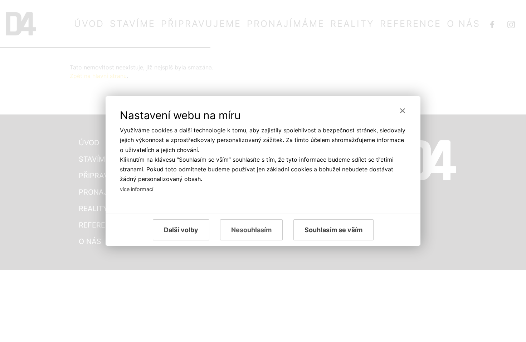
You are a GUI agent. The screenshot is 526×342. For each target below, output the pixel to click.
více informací (136, 189)
